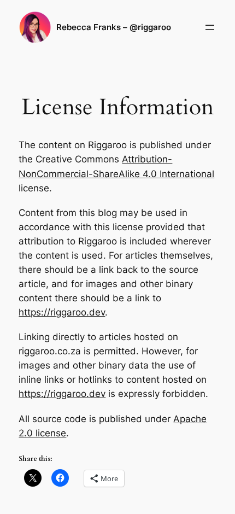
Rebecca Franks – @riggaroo (113, 27)
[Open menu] (209, 27)
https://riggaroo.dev (62, 312)
